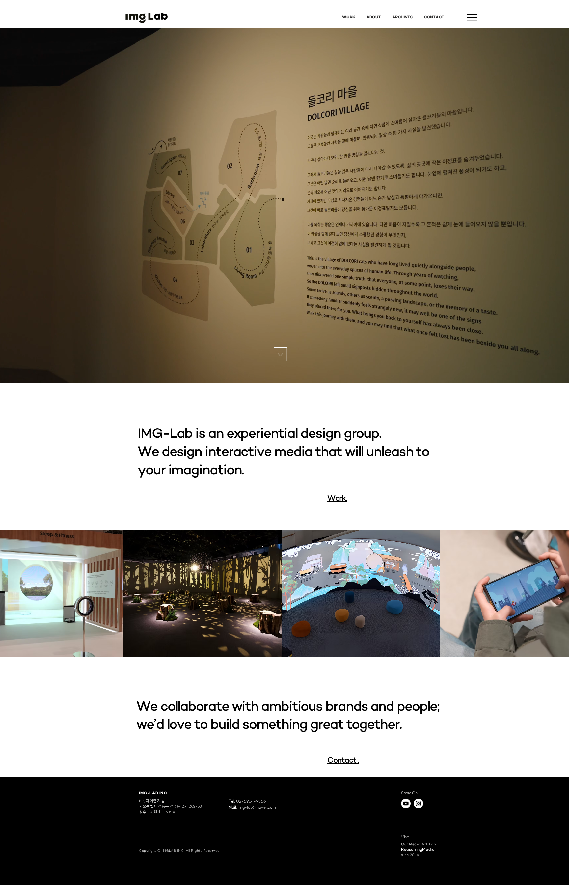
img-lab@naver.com (257, 808)
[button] (472, 17)
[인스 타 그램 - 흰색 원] (418, 803)
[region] (146, 17)
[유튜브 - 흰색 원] (406, 803)
